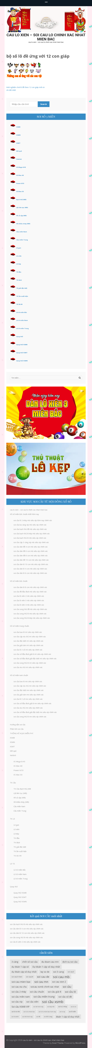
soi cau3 (71, 972)
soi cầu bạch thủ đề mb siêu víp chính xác (30, 529)
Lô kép (18, 264)
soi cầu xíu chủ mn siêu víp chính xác (28, 708)
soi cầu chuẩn (37, 991)
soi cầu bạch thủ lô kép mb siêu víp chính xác (32, 533)
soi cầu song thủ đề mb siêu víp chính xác (30, 609)
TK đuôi (19, 280)
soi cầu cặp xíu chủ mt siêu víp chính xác (30, 636)
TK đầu (18, 272)
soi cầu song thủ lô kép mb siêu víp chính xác (32, 618)
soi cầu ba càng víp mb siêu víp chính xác (30, 525)
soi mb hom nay (27, 1016)
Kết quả (19, 151)
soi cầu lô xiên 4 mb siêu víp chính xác (29, 605)
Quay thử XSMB (21, 344)
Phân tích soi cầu (16, 729)
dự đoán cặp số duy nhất (24, 971)
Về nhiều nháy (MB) (23, 224)
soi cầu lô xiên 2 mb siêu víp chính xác (29, 596)
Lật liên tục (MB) (22, 207)
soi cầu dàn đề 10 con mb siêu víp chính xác (31, 560)
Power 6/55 (20, 183)
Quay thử (19, 336)
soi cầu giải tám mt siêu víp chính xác (28, 645)
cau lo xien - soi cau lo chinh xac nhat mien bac (43, 1040)
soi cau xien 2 (59, 981)
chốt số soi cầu (30, 961)
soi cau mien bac (21, 981)
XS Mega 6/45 (21, 167)
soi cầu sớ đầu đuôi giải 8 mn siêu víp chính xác (32, 703)
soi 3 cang (58, 971)
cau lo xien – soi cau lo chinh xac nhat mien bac (46, 37)
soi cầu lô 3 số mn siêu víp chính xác (28, 699)
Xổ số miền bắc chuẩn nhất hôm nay (24, 514)
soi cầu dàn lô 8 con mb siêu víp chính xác (30, 587)
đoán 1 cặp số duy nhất (67, 1016)
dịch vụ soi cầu (70, 961)
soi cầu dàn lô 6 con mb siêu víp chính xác (30, 573)
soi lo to (73, 1006)
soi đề (38, 1016)
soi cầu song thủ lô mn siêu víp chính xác (30, 716)
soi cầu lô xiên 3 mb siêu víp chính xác (29, 600)
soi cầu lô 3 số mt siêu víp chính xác (28, 649)
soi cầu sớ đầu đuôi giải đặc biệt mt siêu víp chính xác (35, 658)
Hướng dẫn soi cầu (17, 724)
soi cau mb (61, 976)
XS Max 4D (20, 175)
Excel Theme (57, 1043)
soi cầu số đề (65, 996)
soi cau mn (41, 982)
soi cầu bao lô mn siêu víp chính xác (28, 681)
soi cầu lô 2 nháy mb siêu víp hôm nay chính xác (33, 520)
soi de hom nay (38, 1006)
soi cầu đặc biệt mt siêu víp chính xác (28, 641)
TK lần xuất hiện (22, 296)
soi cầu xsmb (52, 1001)
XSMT (18, 143)
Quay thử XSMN (22, 361)
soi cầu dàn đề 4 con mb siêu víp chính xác (31, 547)
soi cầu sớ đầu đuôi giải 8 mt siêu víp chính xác (32, 654)
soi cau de (43, 976)
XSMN (18, 135)
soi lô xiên (72, 1012)
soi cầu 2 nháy (19, 991)
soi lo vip (62, 1011)
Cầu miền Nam (21, 232)
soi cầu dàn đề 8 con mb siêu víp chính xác (31, 555)
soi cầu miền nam (21, 996)
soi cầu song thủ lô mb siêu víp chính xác (30, 613)
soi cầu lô (70, 991)
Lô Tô (12, 863)
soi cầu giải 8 (54, 991)
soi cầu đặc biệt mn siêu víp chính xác (29, 690)
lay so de (44, 971)
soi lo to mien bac (29, 1011)
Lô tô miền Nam (22, 320)
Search (43, 104)
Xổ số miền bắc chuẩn (18, 581)
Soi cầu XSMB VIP (20, 1006)
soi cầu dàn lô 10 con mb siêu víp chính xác (31, 564)
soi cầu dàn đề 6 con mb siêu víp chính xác (31, 551)
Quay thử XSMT (21, 353)
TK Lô (12, 819)
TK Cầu (13, 782)
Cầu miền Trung (22, 240)
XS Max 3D (20, 191)
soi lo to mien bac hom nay (47, 1011)
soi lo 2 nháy (62, 1007)
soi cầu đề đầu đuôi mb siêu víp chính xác (30, 591)
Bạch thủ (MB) (21, 199)
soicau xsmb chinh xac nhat (45, 986)
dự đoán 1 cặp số (20, 966)
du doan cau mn (50, 961)
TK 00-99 (19, 304)
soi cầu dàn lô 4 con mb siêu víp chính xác (30, 568)
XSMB (18, 127)
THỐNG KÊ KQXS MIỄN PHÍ (21, 733)
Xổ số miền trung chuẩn (19, 626)
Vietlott (19, 159)
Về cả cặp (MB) (21, 215)
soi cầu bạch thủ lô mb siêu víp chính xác (30, 538)
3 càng (15, 961)
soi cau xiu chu (19, 986)
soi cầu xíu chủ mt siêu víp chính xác (28, 667)
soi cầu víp (17, 1001)
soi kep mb (50, 1006)
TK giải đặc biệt (21, 288)
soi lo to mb (16, 1012)
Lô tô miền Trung (22, 328)
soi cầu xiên (32, 1001)
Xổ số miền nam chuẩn (19, 675)
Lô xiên (18, 256)
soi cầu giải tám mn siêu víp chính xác (29, 694)
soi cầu (67, 986)
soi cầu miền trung (44, 996)
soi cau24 (29, 977)
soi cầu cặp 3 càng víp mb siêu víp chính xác (31, 542)
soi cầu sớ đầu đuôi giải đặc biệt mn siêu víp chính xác (35, 712)
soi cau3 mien (17, 977)
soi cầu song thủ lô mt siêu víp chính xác (30, 663)
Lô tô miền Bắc (21, 312)
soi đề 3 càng (48, 1016)
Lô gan (18, 248)
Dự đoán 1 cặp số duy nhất (46, 966)
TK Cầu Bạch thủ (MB (22, 789)
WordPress (80, 1043)
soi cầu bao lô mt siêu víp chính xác (28, 632)
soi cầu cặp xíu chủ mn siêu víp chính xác (30, 686)
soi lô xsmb (15, 1016)
